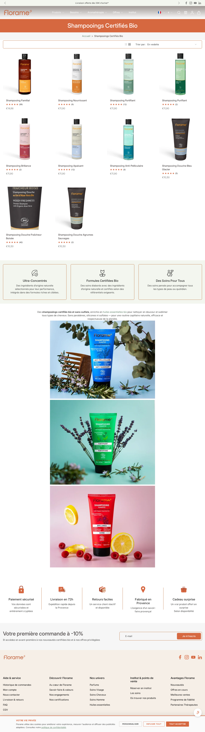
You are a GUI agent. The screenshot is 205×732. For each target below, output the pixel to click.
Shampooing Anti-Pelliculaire (126, 165)
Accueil (86, 36)
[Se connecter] (192, 12)
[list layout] (126, 44)
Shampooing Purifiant (174, 100)
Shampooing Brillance (18, 165)
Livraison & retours (13, 699)
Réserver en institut (140, 688)
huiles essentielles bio (115, 312)
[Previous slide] (5, 3)
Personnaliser (130, 724)
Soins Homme (97, 699)
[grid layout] (129, 44)
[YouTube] (193, 657)
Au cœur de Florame (60, 684)
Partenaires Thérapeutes (184, 704)
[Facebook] (186, 3)
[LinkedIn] (200, 657)
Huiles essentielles (100, 704)
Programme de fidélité (183, 699)
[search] (179, 12)
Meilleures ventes (180, 694)
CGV (5, 709)
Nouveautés (177, 684)
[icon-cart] (198, 12)
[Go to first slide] (179, 3)
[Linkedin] (199, 3)
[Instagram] (190, 3)
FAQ (5, 704)
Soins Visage (97, 689)
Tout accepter (177, 724)
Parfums (94, 684)
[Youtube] (195, 3)
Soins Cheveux (98, 694)
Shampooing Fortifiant (122, 100)
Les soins (135, 693)
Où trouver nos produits (143, 698)
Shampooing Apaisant (70, 165)
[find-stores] (185, 12)
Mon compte (10, 689)
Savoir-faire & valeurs (61, 689)
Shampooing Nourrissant (72, 100)
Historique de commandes (17, 684)
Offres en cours (179, 689)
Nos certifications (59, 699)
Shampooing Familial (18, 100)
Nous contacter (11, 694)
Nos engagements (59, 694)
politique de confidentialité (53, 727)
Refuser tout (153, 724)
